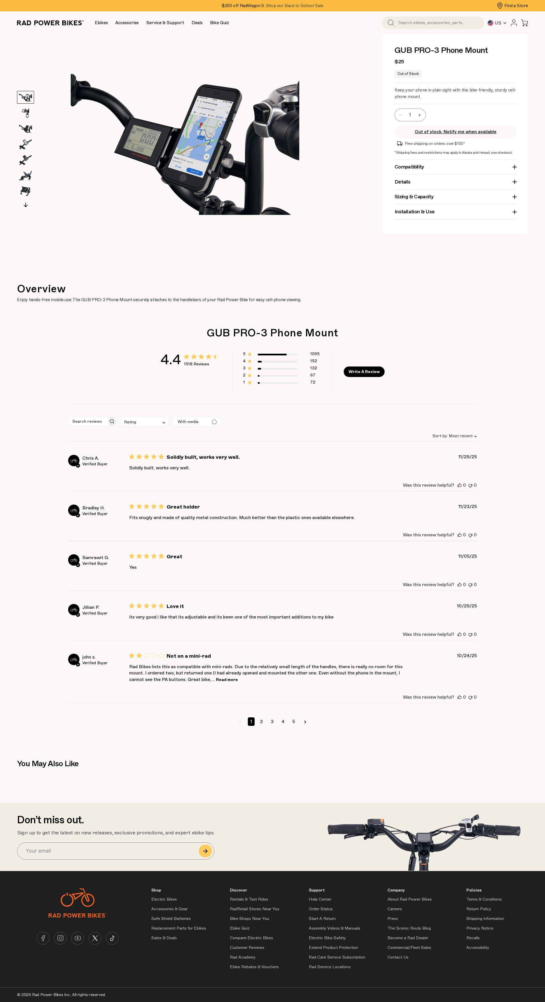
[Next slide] (26, 205)
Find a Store (516, 5)
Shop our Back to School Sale (294, 5)
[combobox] (452, 436)
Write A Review (364, 371)
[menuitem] (101, 23)
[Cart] (524, 22)
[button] (101, 23)
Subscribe (205, 851)
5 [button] (293, 721)
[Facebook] (43, 938)
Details (402, 182)
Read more (227, 679)
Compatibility (409, 167)
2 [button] (261, 721)
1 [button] (251, 721)
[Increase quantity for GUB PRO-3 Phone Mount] (420, 115)
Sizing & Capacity (414, 196)
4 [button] (283, 721)
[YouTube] (77, 938)
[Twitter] (95, 938)
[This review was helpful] (460, 485)
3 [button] (272, 721)
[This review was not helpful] (470, 485)
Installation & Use (414, 212)
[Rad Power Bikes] (50, 22)
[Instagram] (60, 938)
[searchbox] (87, 421)
